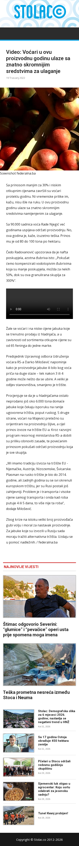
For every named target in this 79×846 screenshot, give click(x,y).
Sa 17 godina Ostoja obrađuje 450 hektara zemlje (53, 740)
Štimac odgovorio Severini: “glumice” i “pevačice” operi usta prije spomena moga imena (35, 629)
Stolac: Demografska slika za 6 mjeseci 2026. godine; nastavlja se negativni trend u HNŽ (56, 716)
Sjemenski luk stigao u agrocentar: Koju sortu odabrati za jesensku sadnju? (54, 789)
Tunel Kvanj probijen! (53, 813)
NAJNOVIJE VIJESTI (21, 567)
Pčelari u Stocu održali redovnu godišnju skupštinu (54, 764)
